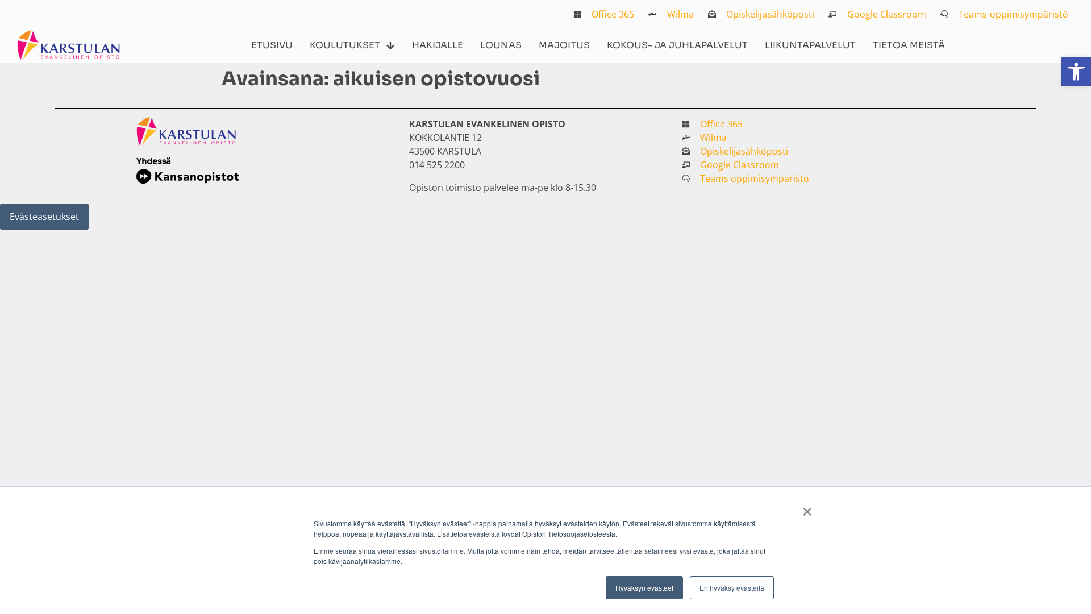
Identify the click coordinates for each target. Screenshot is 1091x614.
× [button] (807, 508)
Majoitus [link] (564, 45)
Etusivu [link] (272, 45)
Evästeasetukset (44, 216)
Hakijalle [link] (437, 45)
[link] (1076, 71)
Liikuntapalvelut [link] (810, 45)
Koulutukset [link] (345, 45)
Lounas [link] (501, 45)
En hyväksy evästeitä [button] (731, 587)
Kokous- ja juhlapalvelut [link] (677, 45)
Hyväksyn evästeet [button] (644, 587)
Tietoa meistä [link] (909, 45)
